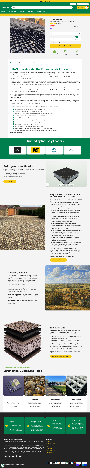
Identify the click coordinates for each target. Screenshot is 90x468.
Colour (51, 31)
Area (51, 36)
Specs (21, 63)
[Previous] (24, 1)
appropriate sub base (48, 120)
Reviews (28, 63)
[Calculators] (34, 394)
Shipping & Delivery (50, 452)
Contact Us (48, 445)
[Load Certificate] (76, 394)
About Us (48, 441)
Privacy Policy (49, 448)
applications (67, 72)
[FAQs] (13, 394)
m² (76, 36)
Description (13, 63)
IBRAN (8, 462)
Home (11, 14)
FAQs (40, 63)
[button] (53, 23)
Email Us (17, 4)
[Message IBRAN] (2, 465)
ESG (47, 447)
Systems (15, 14)
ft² (79, 36)
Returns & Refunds (50, 450)
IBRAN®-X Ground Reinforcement (25, 14)
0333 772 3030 (5, 4)
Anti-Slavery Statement (51, 443)
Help (46, 63)
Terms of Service (50, 454)
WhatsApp (11, 4)
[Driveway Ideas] (55, 394)
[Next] (65, 1)
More (35, 63)
